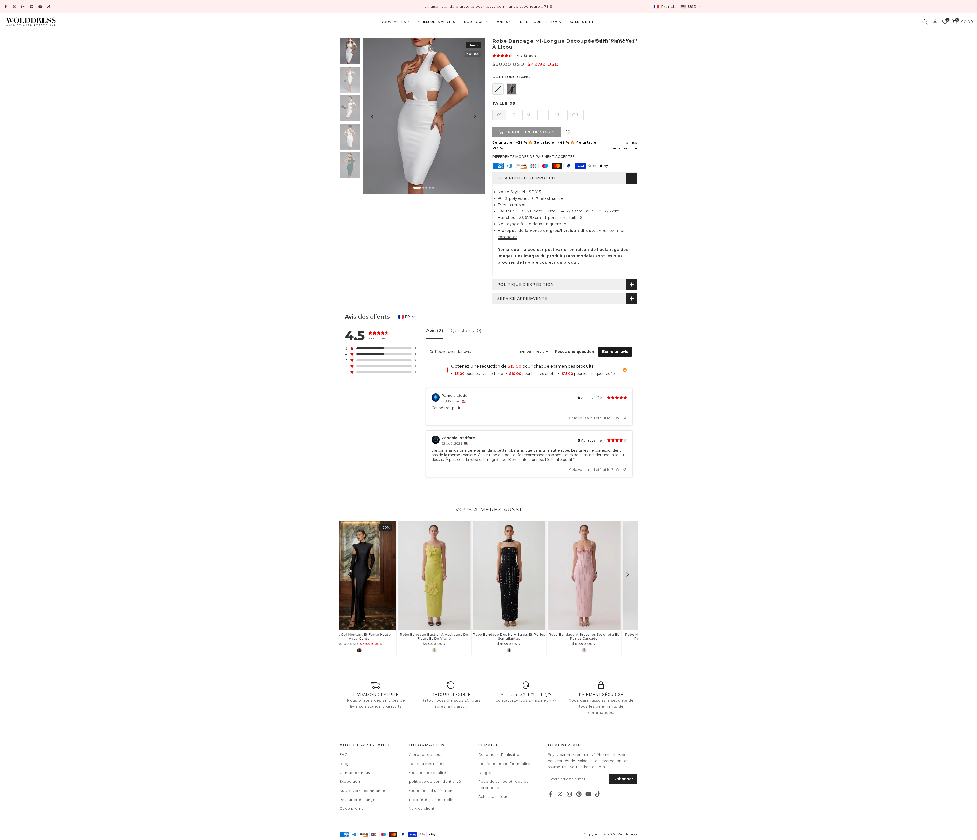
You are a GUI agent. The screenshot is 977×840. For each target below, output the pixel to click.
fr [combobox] (407, 317)
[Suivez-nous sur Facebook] (5, 7)
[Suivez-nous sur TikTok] (49, 7)
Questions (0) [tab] (466, 330)
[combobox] (533, 352)
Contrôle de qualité (427, 773)
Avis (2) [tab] (434, 330)
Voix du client (422, 808)
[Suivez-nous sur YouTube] (40, 7)
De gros (485, 773)
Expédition (350, 781)
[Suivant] (474, 116)
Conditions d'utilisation (500, 754)
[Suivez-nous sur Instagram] (23, 7)
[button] (677, 7)
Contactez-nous (355, 773)
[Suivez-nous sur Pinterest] (31, 7)
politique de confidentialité (504, 764)
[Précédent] (372, 116)
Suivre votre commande (362, 791)
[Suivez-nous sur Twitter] (14, 7)
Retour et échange (358, 800)
